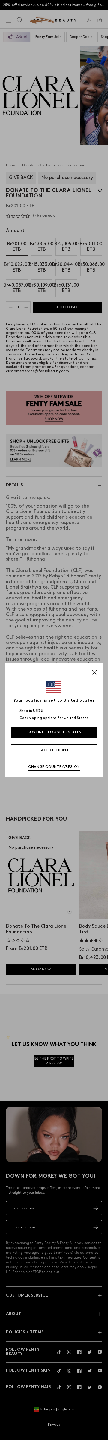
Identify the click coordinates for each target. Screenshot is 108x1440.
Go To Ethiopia (54, 750)
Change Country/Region (54, 767)
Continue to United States (54, 732)
